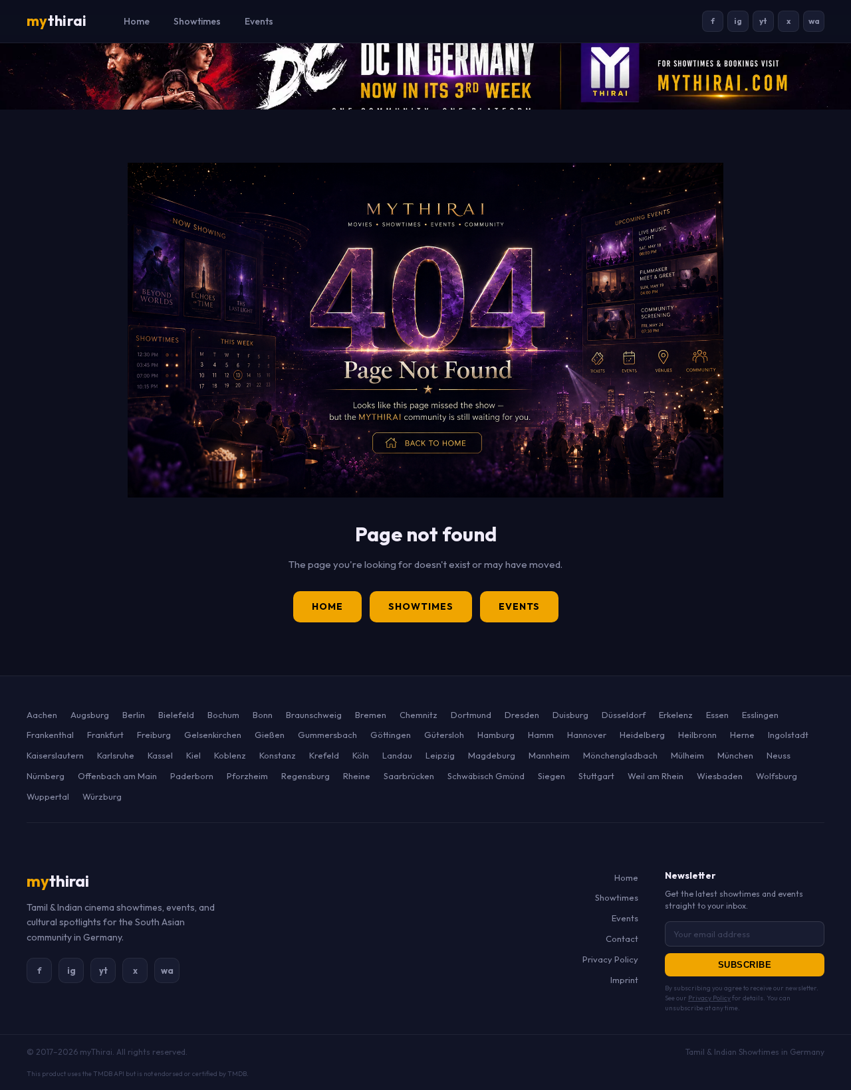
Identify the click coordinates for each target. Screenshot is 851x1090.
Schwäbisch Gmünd (486, 776)
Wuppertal (48, 796)
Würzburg (102, 796)
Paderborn (191, 776)
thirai (56, 20)
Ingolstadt (788, 734)
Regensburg (305, 776)
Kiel (193, 755)
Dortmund (471, 714)
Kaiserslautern (55, 755)
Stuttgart (596, 776)
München (735, 755)
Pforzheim (247, 776)
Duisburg (570, 714)
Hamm (541, 734)
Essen (717, 714)
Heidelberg (642, 734)
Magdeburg (491, 755)
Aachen (42, 714)
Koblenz (230, 755)
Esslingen (760, 714)
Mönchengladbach (620, 755)
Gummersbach (327, 734)
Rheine (356, 776)
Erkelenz (676, 714)
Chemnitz (418, 714)
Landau (397, 755)
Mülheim (687, 755)
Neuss (778, 755)
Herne (742, 734)
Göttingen (390, 734)
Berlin (133, 714)
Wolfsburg (776, 776)
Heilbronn (697, 734)
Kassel (160, 755)
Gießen (270, 734)
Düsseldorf (624, 714)
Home (137, 21)
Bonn (263, 714)
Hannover (586, 734)
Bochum (223, 714)
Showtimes (197, 21)
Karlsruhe (115, 755)
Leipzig (440, 755)
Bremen (370, 714)
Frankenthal (50, 734)
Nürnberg (45, 776)
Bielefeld (176, 714)
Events (259, 21)
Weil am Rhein (655, 776)
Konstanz (277, 755)
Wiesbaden (720, 776)
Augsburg (89, 714)
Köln (360, 755)
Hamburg (496, 734)
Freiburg (154, 734)
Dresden (522, 714)
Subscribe (745, 965)
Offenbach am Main (117, 776)
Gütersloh (444, 734)
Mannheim (549, 755)
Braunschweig (314, 714)
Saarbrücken (409, 776)
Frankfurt (105, 734)
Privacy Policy (610, 959)
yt (763, 21)
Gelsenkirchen (212, 734)
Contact (622, 938)
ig (738, 21)
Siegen (551, 776)
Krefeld (324, 755)
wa (814, 21)
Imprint (624, 979)
